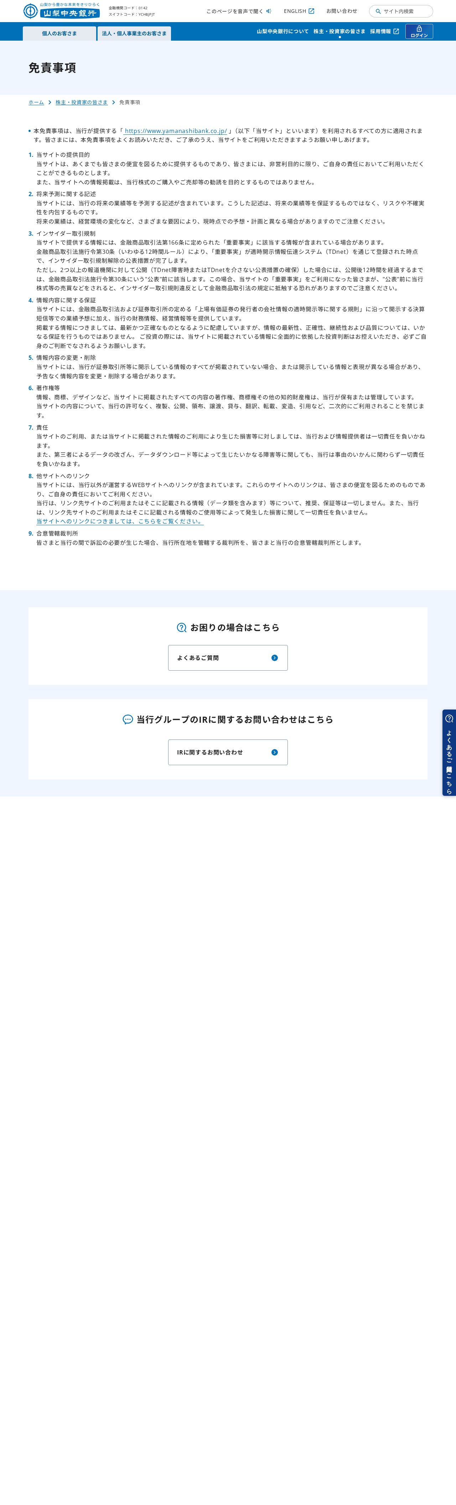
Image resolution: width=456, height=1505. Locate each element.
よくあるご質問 (198, 658)
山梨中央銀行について (283, 31)
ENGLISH (295, 10)
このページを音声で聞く (235, 10)
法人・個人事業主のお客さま (134, 33)
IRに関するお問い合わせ (210, 752)
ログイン (419, 35)
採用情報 (380, 31)
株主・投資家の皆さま (340, 31)
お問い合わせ (342, 10)
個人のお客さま (59, 33)
